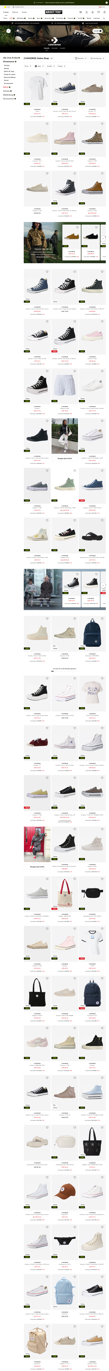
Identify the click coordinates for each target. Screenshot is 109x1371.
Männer (15, 12)
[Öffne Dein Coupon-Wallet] (80, 12)
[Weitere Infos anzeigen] (37, 118)
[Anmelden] (86, 12)
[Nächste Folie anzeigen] (103, 238)
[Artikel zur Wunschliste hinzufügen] (47, 74)
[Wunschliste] (98, 12)
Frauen (6, 12)
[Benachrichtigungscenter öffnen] (92, 12)
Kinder (24, 12)
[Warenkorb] (104, 12)
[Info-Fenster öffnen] (107, 3)
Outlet (8, 7)
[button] (81, 58)
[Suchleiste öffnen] (103, 18)
